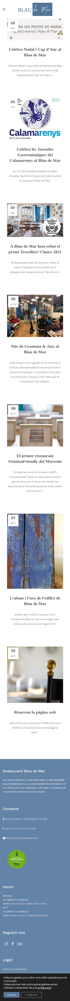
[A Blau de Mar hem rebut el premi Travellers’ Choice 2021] (35, 220)
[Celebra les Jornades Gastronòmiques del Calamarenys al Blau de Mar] (35, 119)
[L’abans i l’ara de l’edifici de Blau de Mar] (35, 551)
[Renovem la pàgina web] (35, 675)
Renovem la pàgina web (35, 712)
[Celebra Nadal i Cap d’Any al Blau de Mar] (35, 29)
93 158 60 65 (12, 828)
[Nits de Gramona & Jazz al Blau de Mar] (35, 316)
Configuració (31, 994)
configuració (44, 987)
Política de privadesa (15, 969)
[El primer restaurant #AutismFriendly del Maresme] (35, 425)
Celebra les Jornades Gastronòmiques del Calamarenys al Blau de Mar (35, 155)
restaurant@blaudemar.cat (21, 838)
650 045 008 (28, 828)
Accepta (11, 994)
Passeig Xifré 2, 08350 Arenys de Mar (25, 819)
